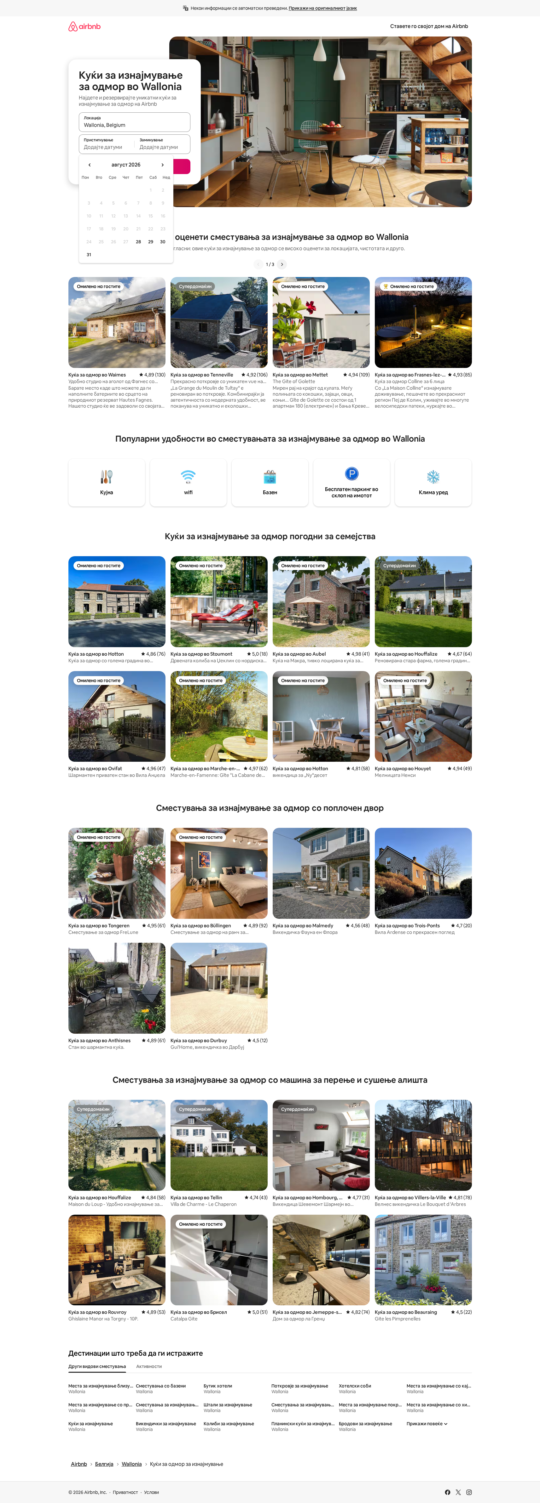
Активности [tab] (149, 1366)
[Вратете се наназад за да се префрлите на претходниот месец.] (90, 165)
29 (150, 242)
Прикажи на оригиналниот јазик (323, 8)
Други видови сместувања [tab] (97, 1366)
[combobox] (134, 125)
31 (89, 254)
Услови (151, 1492)
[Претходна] (258, 264)
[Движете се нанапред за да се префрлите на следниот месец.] (162, 165)
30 (162, 242)
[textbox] (107, 147)
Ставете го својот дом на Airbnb (429, 26)
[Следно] (282, 264)
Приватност (125, 1492)
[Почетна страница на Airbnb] (84, 26)
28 (138, 242)
